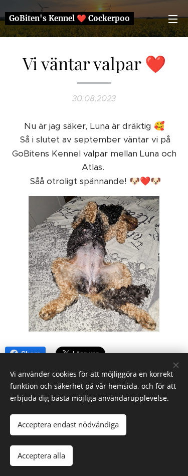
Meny (173, 19)
